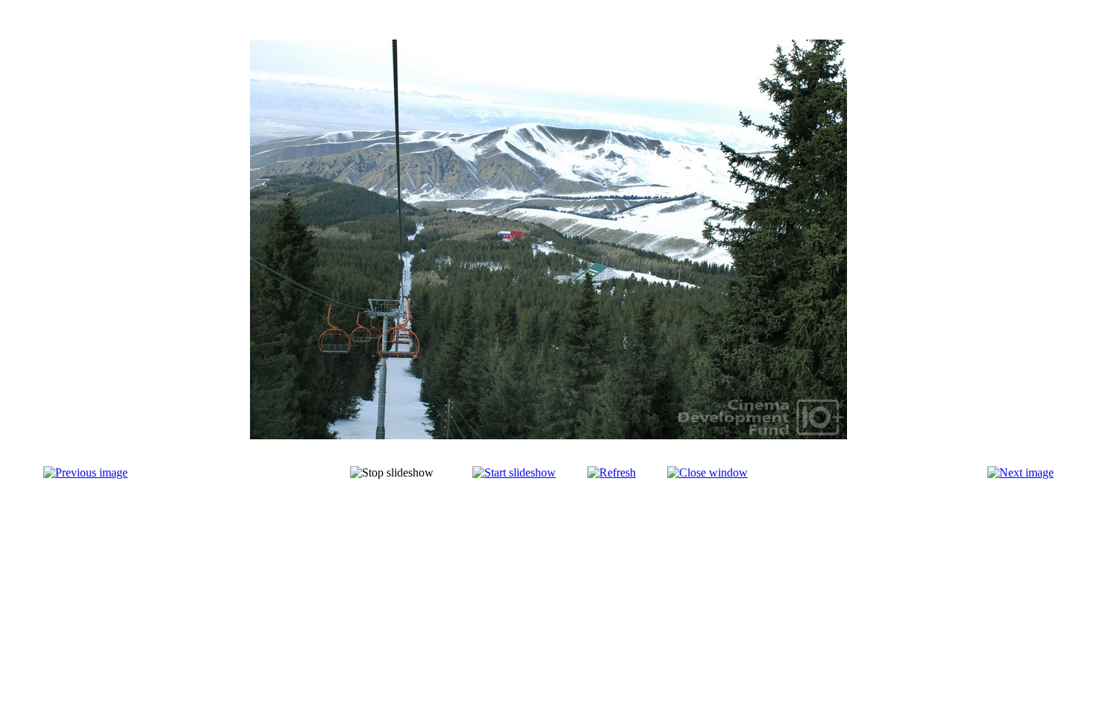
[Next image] (1020, 472)
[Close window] (707, 472)
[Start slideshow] (514, 472)
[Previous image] (85, 472)
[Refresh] (611, 472)
